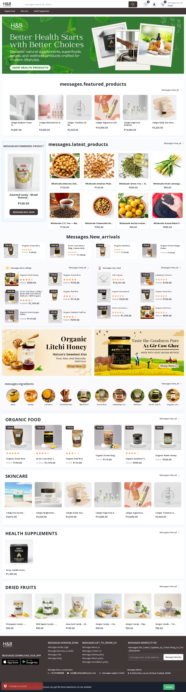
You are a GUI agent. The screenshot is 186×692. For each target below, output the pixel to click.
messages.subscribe (173, 657)
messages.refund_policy (93, 654)
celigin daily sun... (45, 513)
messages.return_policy (92, 658)
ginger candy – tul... (136, 624)
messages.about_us (91, 647)
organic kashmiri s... (106, 459)
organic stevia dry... (165, 455)
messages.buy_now (23, 212)
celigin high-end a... (76, 513)
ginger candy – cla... (76, 624)
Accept (169, 687)
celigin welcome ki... (165, 513)
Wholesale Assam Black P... (168, 223)
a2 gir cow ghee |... (16, 459)
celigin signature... (105, 513)
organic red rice (76, 245)
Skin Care (24, 11)
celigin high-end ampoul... (104, 124)
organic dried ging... (76, 455)
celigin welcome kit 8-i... (22, 124)
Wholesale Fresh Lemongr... (167, 184)
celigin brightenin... (16, 513)
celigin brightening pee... (161, 124)
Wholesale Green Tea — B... (133, 184)
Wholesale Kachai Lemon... (133, 223)
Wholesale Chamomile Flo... (99, 223)
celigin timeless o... (136, 513)
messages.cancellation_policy (95, 662)
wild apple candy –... (16, 624)
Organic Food (9, 11)
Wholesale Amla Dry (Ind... (64, 184)
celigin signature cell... (79, 123)
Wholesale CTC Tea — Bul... (65, 223)
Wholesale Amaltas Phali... (99, 184)
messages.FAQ (54, 654)
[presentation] (11, 45)
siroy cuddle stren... (16, 570)
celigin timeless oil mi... (48, 124)
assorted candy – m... (47, 624)
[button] (91, 70)
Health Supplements (41, 11)
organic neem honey (170, 245)
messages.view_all (170, 90)
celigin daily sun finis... (135, 123)
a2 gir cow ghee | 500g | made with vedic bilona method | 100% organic (32, 247)
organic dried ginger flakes (124, 246)
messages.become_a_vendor (61, 651)
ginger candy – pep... (106, 624)
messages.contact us (91, 651)
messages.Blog (54, 658)
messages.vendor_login (58, 647)
